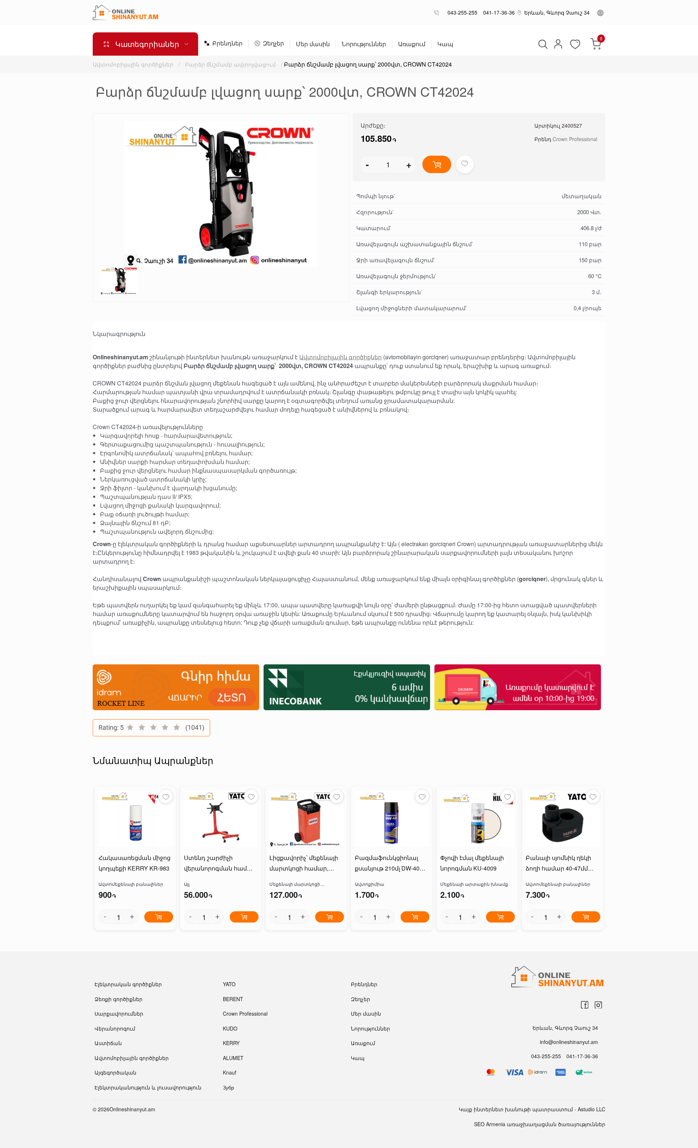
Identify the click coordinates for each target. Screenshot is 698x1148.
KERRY (231, 1043)
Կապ (445, 44)
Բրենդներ (227, 43)
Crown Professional (575, 139)
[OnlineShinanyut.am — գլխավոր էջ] (125, 12)
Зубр (228, 1087)
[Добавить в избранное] (465, 164)
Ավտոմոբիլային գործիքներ (133, 64)
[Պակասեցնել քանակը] (105, 917)
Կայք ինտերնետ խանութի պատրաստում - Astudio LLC (532, 1109)
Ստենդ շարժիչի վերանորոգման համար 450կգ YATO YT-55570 (220, 863)
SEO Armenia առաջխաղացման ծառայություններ (539, 1124)
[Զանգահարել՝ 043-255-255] (438, 12)
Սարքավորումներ (119, 1013)
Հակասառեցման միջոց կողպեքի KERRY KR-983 (135, 862)
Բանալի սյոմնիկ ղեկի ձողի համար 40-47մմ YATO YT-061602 (558, 863)
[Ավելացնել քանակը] (132, 917)
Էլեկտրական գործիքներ (128, 984)
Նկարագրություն (119, 334)
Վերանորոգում (115, 1028)
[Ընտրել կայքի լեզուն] (600, 12)
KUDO (230, 1028)
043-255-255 (461, 12)
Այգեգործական (115, 1072)
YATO (229, 984)
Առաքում (411, 44)
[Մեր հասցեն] (519, 12)
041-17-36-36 (497, 12)
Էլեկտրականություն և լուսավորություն (148, 1087)
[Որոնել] (542, 44)
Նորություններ (364, 44)
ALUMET (233, 1057)
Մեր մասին (313, 44)
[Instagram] (598, 1005)
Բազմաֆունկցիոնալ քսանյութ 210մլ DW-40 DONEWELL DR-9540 (387, 863)
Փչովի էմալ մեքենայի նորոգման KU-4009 (472, 862)
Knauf (229, 1072)
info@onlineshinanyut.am (569, 1041)
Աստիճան (108, 1043)
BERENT (233, 999)
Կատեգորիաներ (147, 44)
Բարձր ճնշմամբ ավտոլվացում (230, 64)
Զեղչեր (273, 43)
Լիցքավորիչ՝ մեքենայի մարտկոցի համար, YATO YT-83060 (303, 863)
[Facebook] (584, 1005)
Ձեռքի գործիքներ (119, 999)
